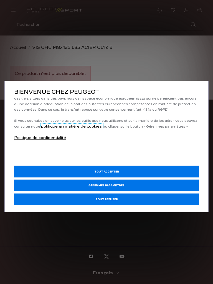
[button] (106, 185)
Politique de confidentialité (40, 137)
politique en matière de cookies (72, 126)
